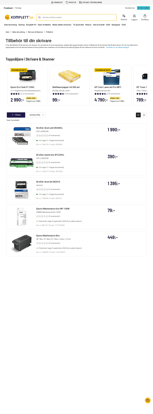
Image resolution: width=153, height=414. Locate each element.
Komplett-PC (31, 25)
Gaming (21, 25)
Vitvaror (88, 25)
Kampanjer (116, 25)
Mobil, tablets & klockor (61, 25)
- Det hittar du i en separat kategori (117, 47)
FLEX (124, 25)
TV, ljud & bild (78, 25)
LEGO (108, 25)
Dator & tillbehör (44, 25)
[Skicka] (39, 17)
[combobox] (76, 17)
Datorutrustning (10, 25)
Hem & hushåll (98, 25)
